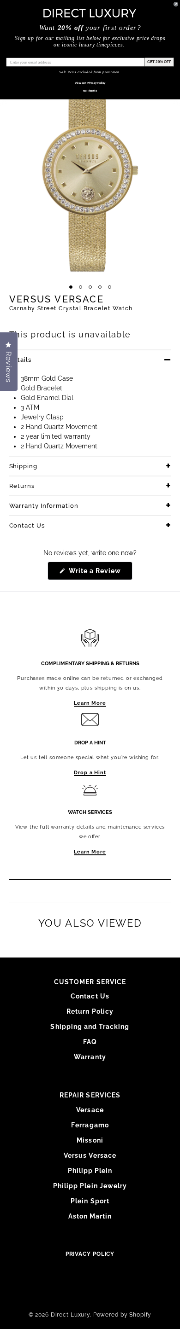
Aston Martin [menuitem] (90, 1216)
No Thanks (90, 90)
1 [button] (70, 287)
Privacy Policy (90, 1254)
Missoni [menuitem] (90, 1140)
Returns (22, 485)
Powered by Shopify (122, 1315)
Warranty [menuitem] (90, 1057)
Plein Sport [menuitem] (90, 1201)
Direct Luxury (70, 1315)
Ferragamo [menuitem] (89, 1125)
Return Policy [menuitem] (90, 1011)
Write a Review (100, 573)
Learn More (90, 703)
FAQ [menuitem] (90, 1041)
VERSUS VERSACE (56, 299)
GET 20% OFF (159, 62)
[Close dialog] (176, 4)
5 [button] (109, 287)
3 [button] (90, 287)
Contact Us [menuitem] (90, 996)
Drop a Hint (90, 773)
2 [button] (80, 287)
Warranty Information (44, 505)
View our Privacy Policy (90, 82)
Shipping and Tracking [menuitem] (89, 1026)
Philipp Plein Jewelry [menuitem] (90, 1186)
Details (20, 359)
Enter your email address (28, 54)
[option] (90, 171)
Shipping (23, 466)
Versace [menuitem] (89, 1110)
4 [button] (100, 287)
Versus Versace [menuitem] (90, 1155)
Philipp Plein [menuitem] (90, 1170)
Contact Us (27, 525)
